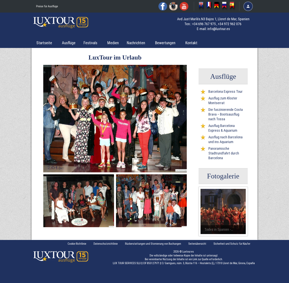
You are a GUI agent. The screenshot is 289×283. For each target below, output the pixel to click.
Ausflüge (68, 42)
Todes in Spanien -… (218, 229)
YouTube (184, 6)
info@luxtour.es (218, 29)
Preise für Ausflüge (47, 6)
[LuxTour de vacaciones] (232, 6)
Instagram (173, 6)
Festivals (90, 42)
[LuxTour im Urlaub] (217, 6)
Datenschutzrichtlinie (106, 243)
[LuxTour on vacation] (201, 6)
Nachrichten (136, 42)
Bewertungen (165, 42)
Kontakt (191, 42)
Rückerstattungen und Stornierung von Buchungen (153, 243)
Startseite (44, 42)
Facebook (162, 6)
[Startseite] (60, 25)
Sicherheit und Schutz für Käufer (232, 243)
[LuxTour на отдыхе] (225, 6)
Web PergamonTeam (277, 278)
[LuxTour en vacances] (209, 6)
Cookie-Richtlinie (77, 243)
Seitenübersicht (197, 243)
